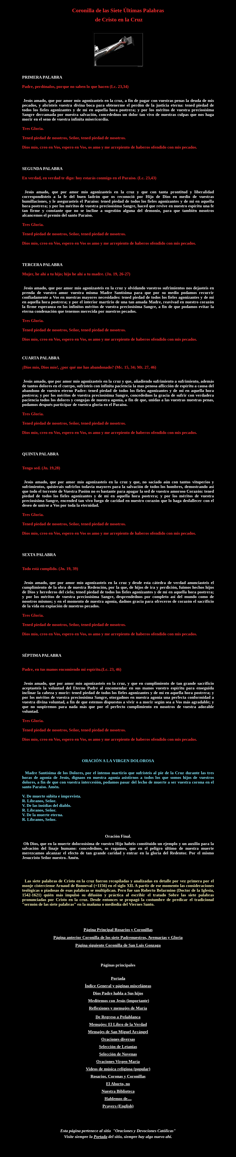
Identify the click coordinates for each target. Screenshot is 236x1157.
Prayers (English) (118, 1106)
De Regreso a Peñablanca (118, 1017)
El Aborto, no (118, 1084)
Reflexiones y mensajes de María (118, 1008)
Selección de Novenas (118, 1054)
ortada (101, 1136)
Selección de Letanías (118, 1046)
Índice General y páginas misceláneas (118, 986)
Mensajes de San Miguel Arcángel (118, 1032)
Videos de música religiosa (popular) (118, 1069)
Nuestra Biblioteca (118, 1091)
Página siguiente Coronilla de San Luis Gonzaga (118, 945)
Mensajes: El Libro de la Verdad (118, 1024)
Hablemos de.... (118, 1098)
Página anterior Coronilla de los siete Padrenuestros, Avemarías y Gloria (118, 937)
